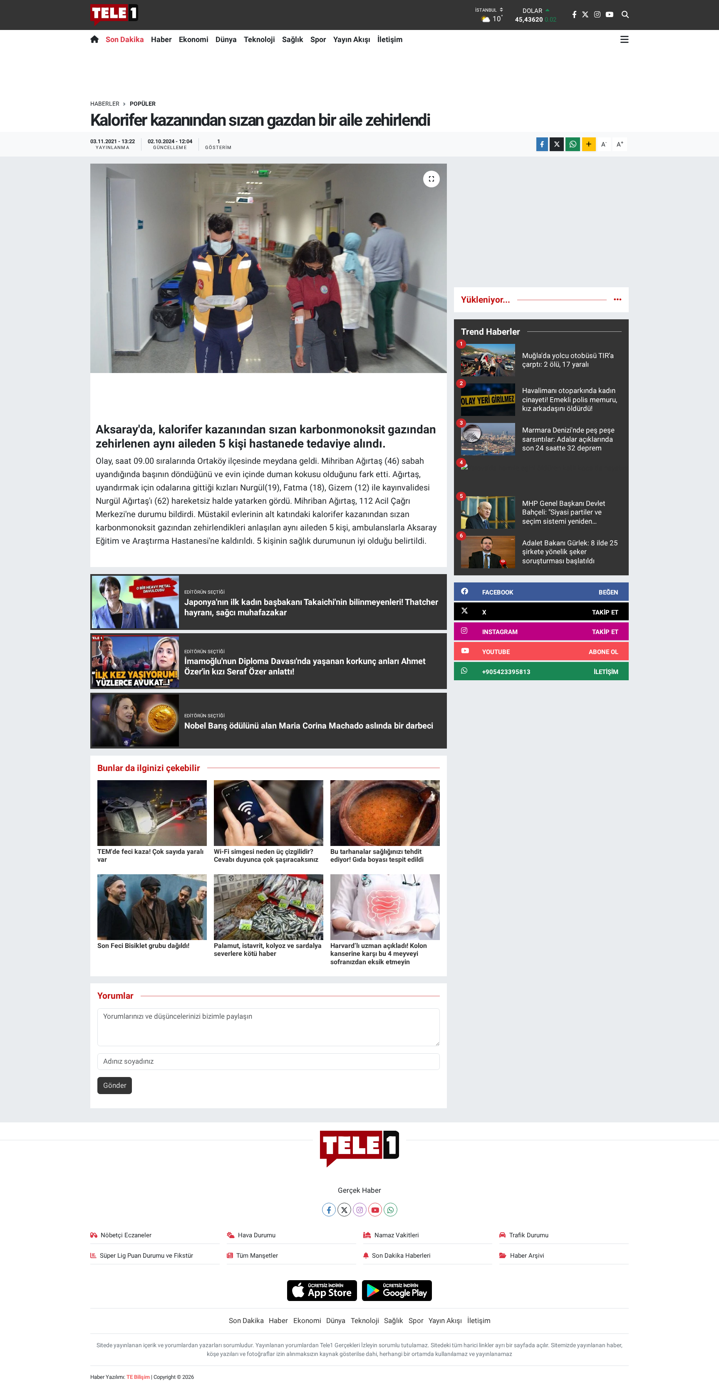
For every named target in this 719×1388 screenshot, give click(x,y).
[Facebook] (329, 1209)
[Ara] (625, 15)
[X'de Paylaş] (557, 144)
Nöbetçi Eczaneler (126, 1235)
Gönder (114, 1085)
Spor (318, 39)
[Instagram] (360, 1209)
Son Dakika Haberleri (401, 1255)
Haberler (104, 103)
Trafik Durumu (528, 1235)
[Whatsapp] (390, 1209)
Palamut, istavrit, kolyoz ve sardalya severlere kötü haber (268, 950)
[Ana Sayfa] (96, 39)
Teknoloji (259, 39)
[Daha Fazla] (589, 144)
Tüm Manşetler (257, 1255)
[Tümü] (618, 299)
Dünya (226, 39)
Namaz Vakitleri (396, 1235)
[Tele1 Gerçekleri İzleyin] (114, 15)
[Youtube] (375, 1209)
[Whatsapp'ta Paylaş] (572, 144)
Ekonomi (193, 39)
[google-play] (397, 1290)
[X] (344, 1209)
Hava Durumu (256, 1235)
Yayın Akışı (351, 39)
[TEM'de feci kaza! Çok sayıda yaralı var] (152, 812)
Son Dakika (125, 39)
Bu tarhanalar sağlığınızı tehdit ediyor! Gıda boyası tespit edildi (377, 855)
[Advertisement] (541, 222)
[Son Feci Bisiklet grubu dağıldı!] (152, 907)
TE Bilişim (138, 1377)
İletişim (390, 39)
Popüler (143, 103)
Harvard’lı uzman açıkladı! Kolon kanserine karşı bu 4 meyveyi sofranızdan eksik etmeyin (378, 953)
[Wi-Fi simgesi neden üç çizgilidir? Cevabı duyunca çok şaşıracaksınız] (268, 812)
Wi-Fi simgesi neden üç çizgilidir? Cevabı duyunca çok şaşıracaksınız (266, 855)
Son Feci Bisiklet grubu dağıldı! (143, 946)
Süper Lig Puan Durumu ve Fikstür (146, 1255)
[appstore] (322, 1290)
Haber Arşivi (527, 1255)
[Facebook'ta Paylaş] (542, 144)
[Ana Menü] (624, 39)
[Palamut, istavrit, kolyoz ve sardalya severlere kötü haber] (268, 907)
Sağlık (292, 39)
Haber (161, 39)
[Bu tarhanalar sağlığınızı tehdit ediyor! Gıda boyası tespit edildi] (385, 812)
